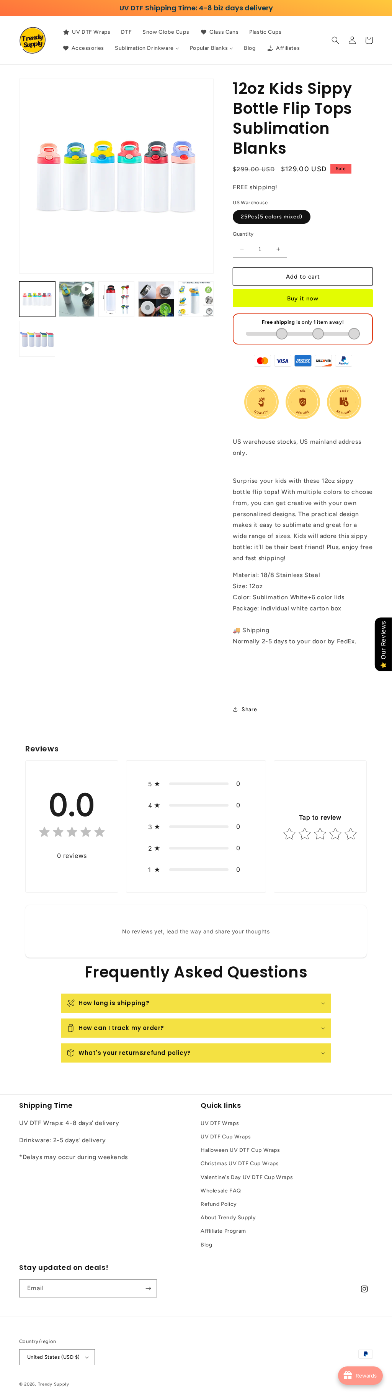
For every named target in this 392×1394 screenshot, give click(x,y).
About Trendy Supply (228, 1217)
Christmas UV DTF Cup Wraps (240, 1163)
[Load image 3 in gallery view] (156, 299)
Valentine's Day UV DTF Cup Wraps (247, 1177)
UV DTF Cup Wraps (226, 1136)
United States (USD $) (53, 1357)
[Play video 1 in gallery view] (77, 299)
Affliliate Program (223, 1231)
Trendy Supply (53, 1384)
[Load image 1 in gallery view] (37, 299)
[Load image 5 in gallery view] (37, 339)
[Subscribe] (148, 1288)
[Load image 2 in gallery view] (116, 299)
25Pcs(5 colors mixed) (271, 216)
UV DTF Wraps (220, 1123)
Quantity (243, 234)
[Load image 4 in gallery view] (196, 299)
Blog (206, 1244)
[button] (335, 40)
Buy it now (302, 298)
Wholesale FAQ (221, 1190)
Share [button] (249, 709)
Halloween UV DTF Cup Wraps (240, 1150)
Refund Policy (219, 1204)
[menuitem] (86, 32)
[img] (72, 833)
